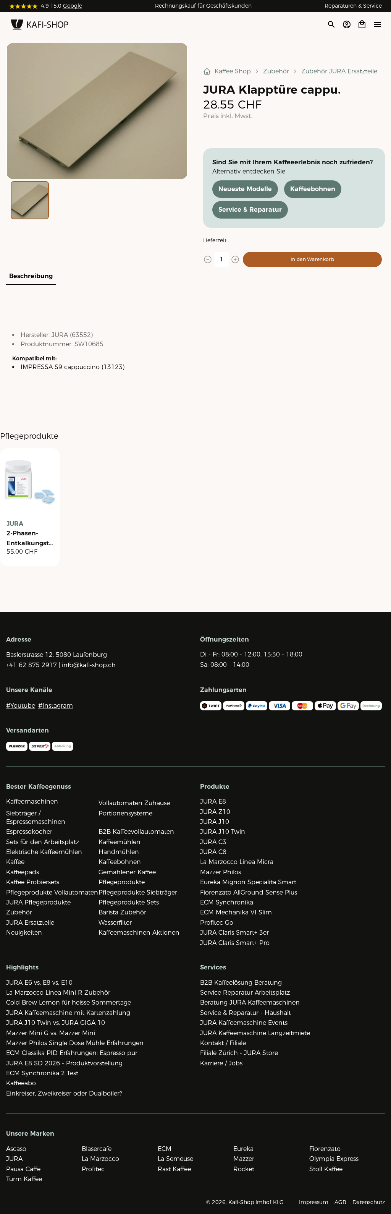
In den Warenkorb (312, 259)
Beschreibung (31, 276)
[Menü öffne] (377, 24)
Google (72, 5)
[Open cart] (362, 24)
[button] (97, 111)
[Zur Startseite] (39, 26)
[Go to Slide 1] (30, 200)
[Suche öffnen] (331, 24)
